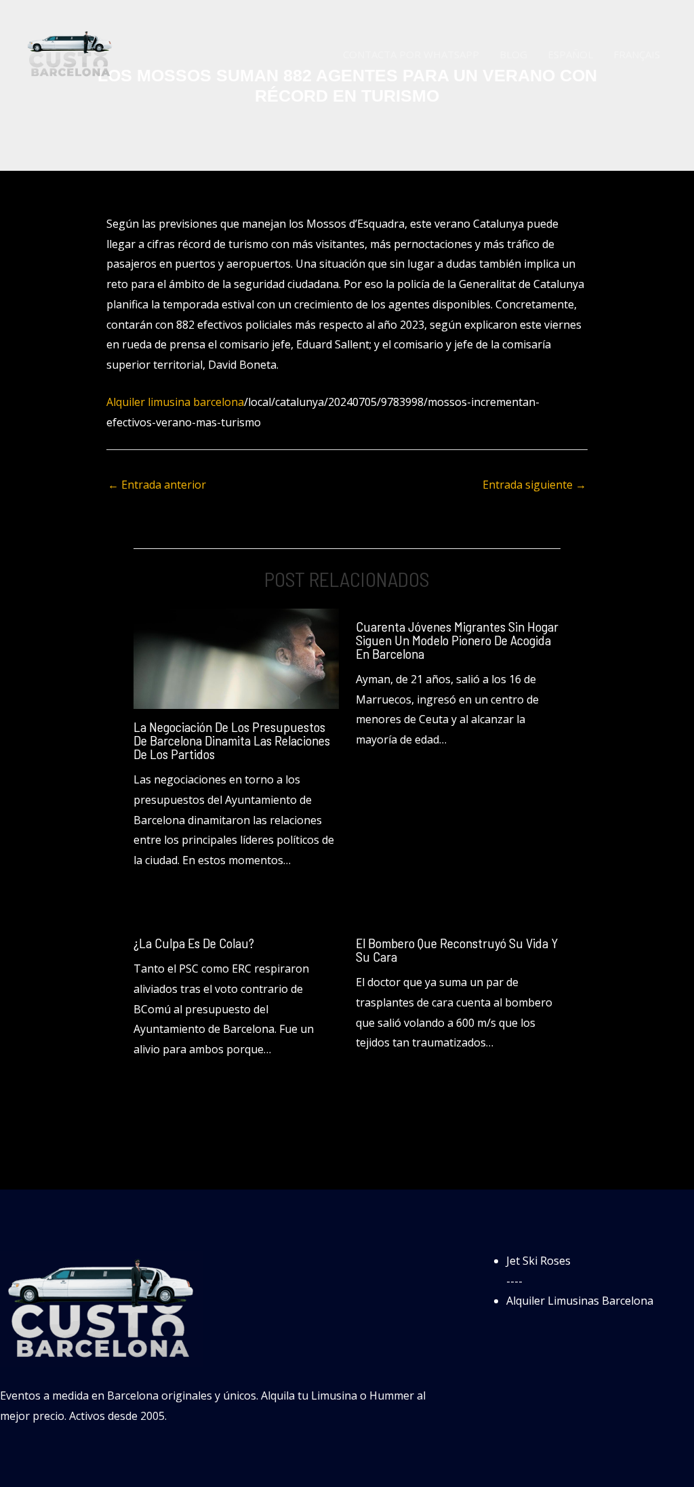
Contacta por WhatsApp (411, 54)
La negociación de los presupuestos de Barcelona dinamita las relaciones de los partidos (232, 740)
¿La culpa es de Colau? (194, 943)
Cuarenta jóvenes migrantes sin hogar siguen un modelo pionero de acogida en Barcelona (457, 639)
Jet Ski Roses (538, 1260)
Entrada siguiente (534, 484)
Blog (513, 54)
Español (570, 54)
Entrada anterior (157, 484)
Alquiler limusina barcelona (175, 401)
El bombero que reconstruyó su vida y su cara (457, 949)
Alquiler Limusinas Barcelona (579, 1300)
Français (636, 54)
